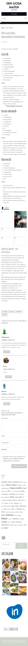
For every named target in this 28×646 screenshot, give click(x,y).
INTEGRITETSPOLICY (21, 642)
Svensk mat (19, 522)
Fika (8, 491)
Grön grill (5, 311)
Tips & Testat (5, 525)
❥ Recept (3, 28)
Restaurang (12, 512)
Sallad (3, 515)
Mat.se (21, 503)
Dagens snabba (16, 488)
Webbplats (4, 449)
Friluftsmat (12, 494)
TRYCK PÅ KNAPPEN (21, 546)
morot (2, 509)
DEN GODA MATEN (14, 5)
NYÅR (12, 509)
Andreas (3, 391)
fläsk (11, 491)
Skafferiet (10, 518)
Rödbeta (21, 512)
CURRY (24, 485)
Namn (3, 436)
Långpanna (16, 503)
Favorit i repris (4, 491)
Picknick (19, 509)
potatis (7, 512)
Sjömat (4, 518)
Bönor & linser (11, 485)
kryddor (6, 503)
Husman (15, 500)
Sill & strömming (18, 515)
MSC (5, 509)
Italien (20, 500)
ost (15, 509)
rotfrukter (17, 512)
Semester (10, 515)
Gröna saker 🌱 (19, 497)
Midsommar (23, 506)
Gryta (12, 497)
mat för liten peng (6, 506)
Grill (7, 28)
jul (23, 500)
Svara (6, 352)
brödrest (25, 482)
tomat (11, 525)
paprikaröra (18, 311)
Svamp (13, 522)
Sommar (4, 522)
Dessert (25, 488)
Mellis (13, 506)
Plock (3, 512)
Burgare (3, 485)
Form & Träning (16, 491)
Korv (25, 500)
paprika (11, 311)
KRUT (2, 503)
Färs (17, 494)
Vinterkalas (20, 525)
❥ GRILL (5, 208)
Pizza (23, 509)
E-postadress (5, 442)
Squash (9, 522)
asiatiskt (4, 482)
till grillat (5, 314)
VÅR (25, 525)
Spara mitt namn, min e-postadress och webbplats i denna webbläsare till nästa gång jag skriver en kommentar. (14, 459)
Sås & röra (10, 28)
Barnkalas (16, 482)
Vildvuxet (16, 525)
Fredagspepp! (4, 494)
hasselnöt (9, 500)
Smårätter (16, 519)
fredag (22, 491)
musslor (9, 509)
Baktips (10, 482)
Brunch (21, 482)
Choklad (20, 485)
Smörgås (22, 519)
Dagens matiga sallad (5, 488)
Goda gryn (21, 494)
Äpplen (6, 528)
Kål (10, 503)
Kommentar (5, 418)
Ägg (2, 528)
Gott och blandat (5, 497)
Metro (17, 506)
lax (12, 503)
